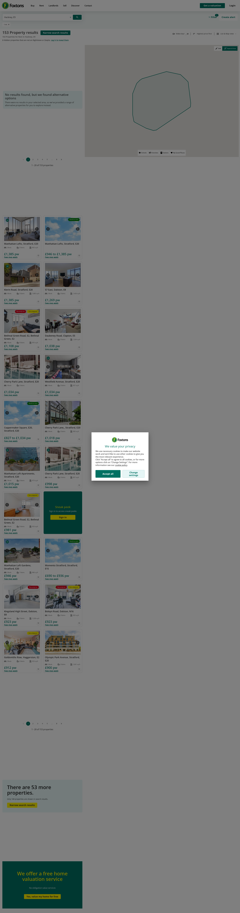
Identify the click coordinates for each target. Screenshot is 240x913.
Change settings (133, 474)
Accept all (108, 473)
